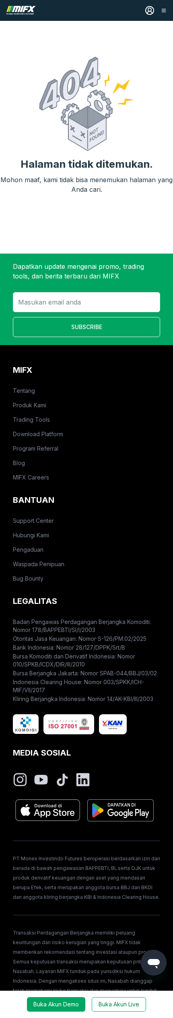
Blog (19, 462)
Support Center (33, 520)
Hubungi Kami (31, 535)
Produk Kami (29, 405)
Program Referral (35, 448)
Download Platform (38, 434)
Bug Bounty (28, 578)
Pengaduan (28, 549)
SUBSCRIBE (86, 326)
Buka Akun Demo (56, 1004)
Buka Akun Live (119, 1004)
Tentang (24, 390)
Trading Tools (31, 419)
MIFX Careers (31, 477)
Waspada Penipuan (38, 564)
